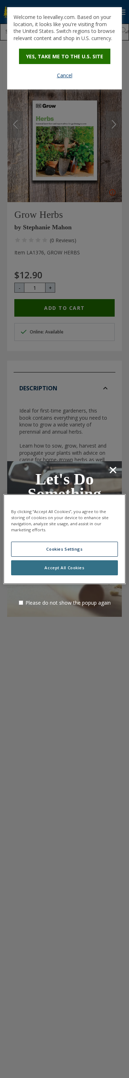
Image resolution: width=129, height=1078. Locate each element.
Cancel (64, 75)
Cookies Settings (64, 549)
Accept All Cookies (64, 567)
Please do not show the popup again (68, 602)
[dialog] (64, 48)
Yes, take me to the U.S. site (64, 56)
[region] (64, 539)
